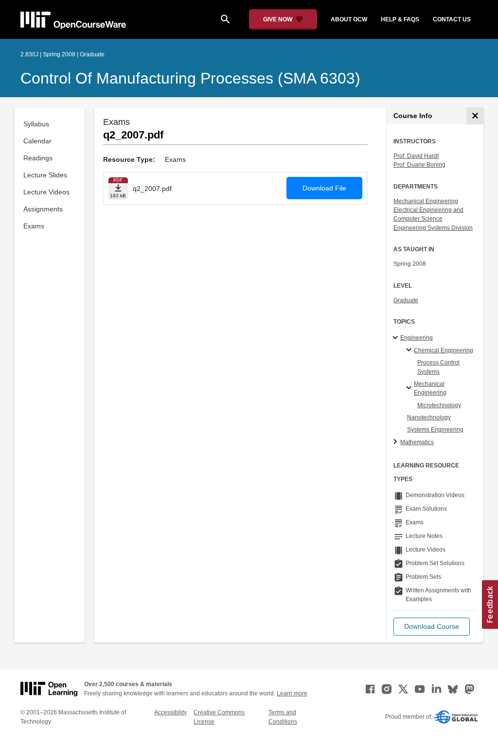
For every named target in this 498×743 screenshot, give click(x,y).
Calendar (37, 141)
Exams (33, 226)
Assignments (43, 209)
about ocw (349, 19)
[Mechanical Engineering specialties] (410, 388)
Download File (324, 188)
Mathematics (417, 442)
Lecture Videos (46, 192)
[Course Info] (474, 115)
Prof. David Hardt (416, 156)
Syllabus (36, 124)
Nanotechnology (429, 417)
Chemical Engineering (443, 350)
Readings (38, 158)
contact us (452, 19)
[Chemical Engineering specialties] (410, 350)
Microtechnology (439, 405)
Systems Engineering (435, 429)
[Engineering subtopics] (396, 338)
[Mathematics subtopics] (396, 442)
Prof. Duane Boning (419, 164)
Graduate (405, 300)
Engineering (416, 337)
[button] (431, 627)
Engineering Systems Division (433, 228)
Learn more (292, 693)
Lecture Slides (45, 175)
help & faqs (400, 19)
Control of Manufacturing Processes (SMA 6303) (190, 78)
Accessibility (170, 712)
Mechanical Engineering (425, 201)
